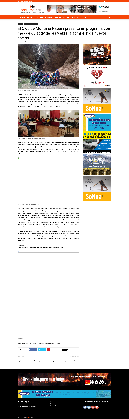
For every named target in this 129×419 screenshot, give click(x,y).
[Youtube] (110, 1)
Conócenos (53, 402)
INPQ (28, 417)
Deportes (74, 17)
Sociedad (58, 17)
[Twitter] (107, 1)
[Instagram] (104, 1)
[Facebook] (101, 1)
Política (40, 17)
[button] (109, 17)
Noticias (30, 17)
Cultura (66, 17)
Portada (22, 17)
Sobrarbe (36, 24)
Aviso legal (53, 405)
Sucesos (83, 17)
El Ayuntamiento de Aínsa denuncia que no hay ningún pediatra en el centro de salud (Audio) (31, 360)
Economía (48, 17)
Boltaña (25, 24)
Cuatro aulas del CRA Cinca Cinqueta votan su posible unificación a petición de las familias (65, 360)
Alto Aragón (20, 24)
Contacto (52, 403)
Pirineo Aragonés (49, 343)
